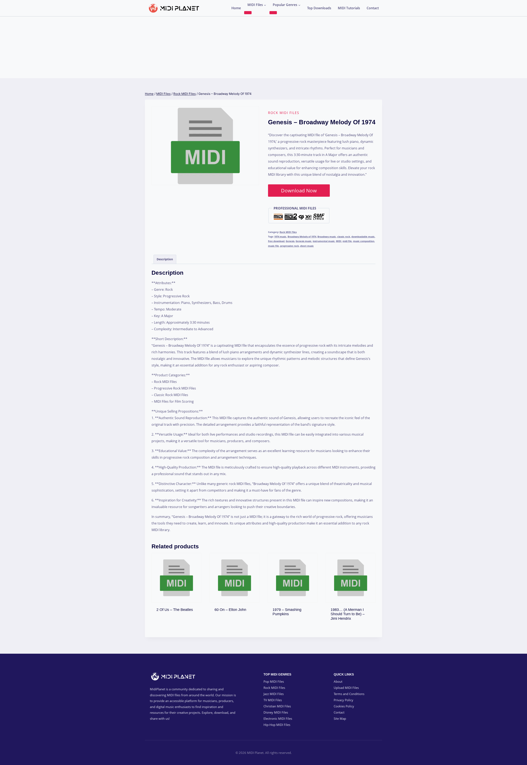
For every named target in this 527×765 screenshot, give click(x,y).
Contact (373, 8)
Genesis (290, 241)
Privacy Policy (343, 700)
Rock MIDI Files (283, 112)
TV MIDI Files (273, 700)
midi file (347, 241)
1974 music (280, 236)
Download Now (299, 190)
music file (273, 245)
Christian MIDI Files (277, 706)
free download (276, 241)
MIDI (338, 241)
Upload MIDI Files (346, 688)
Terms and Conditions (349, 694)
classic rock (343, 236)
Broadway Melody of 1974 (302, 236)
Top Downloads (319, 8)
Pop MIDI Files (274, 681)
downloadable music (363, 236)
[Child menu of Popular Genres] (273, 12)
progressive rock (289, 245)
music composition (363, 241)
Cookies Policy (344, 706)
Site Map (340, 718)
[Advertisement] (263, 47)
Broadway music (326, 236)
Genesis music (303, 241)
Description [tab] (165, 259)
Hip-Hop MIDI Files (277, 725)
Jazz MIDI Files (274, 694)
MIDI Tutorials (349, 8)
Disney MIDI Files (276, 712)
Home (236, 8)
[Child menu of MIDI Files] (248, 12)
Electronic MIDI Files (278, 718)
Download (176, 608)
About (338, 681)
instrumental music (324, 241)
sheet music (307, 245)
